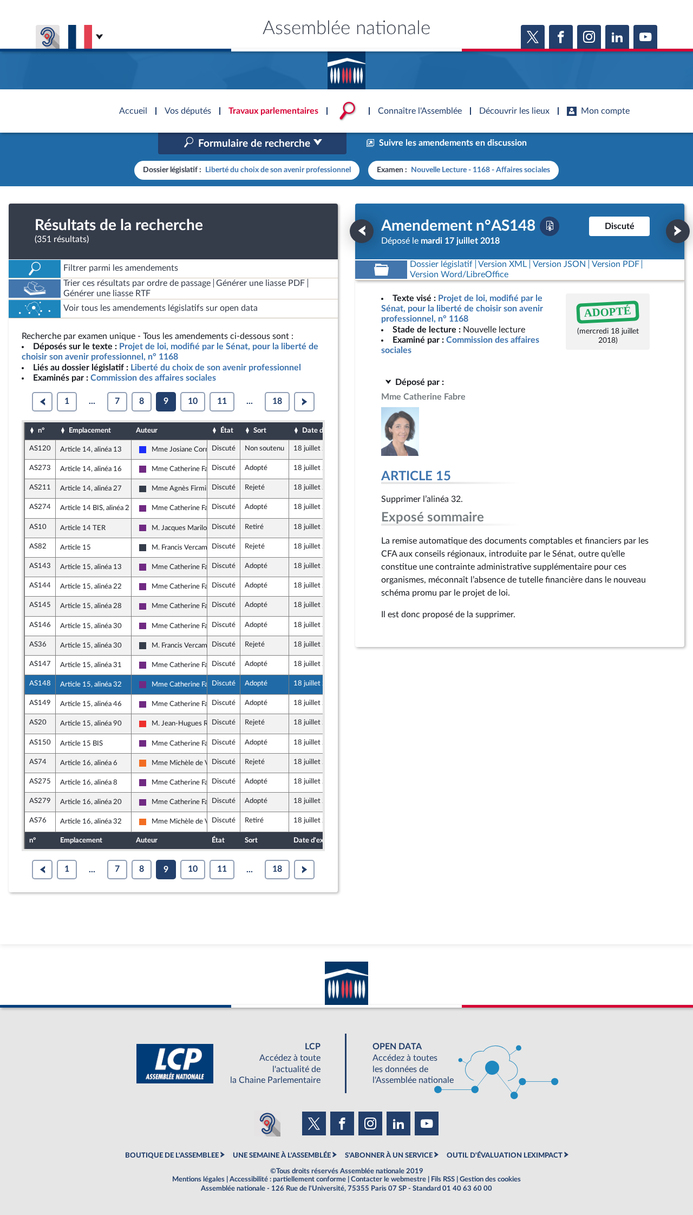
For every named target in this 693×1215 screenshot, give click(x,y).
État (226, 430)
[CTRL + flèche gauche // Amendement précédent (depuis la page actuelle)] (362, 231)
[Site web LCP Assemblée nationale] (237, 1063)
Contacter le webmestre (388, 1179)
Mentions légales (198, 1179)
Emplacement (90, 430)
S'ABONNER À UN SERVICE (389, 1155)
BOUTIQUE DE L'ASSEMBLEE (172, 1155)
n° (41, 430)
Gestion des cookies (490, 1179)
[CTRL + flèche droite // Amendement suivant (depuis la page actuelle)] (678, 231)
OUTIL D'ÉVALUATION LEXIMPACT (505, 1155)
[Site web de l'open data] (456, 1063)
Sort (259, 430)
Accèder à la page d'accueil (346, 66)
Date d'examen (326, 430)
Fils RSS (443, 1179)
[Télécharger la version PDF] (549, 226)
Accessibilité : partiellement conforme (288, 1179)
